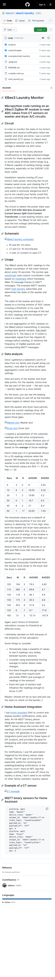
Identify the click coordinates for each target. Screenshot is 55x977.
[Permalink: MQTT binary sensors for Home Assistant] (3, 800)
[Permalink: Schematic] (3, 234)
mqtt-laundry (18, 288)
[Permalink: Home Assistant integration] (3, 707)
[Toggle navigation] (4, 4)
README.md (14, 67)
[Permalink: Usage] (3, 260)
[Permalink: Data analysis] (3, 354)
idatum (10, 13)
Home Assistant (18, 712)
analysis (12, 44)
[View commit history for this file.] (48, 38)
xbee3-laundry (25, 13)
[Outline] (51, 87)
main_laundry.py (15, 79)
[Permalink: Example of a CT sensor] (3, 786)
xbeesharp (20, 278)
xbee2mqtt (10, 275)
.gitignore (12, 62)
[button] (47, 809)
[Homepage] (27, 4)
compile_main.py (16, 73)
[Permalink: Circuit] (3, 123)
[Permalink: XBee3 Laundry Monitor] (3, 98)
